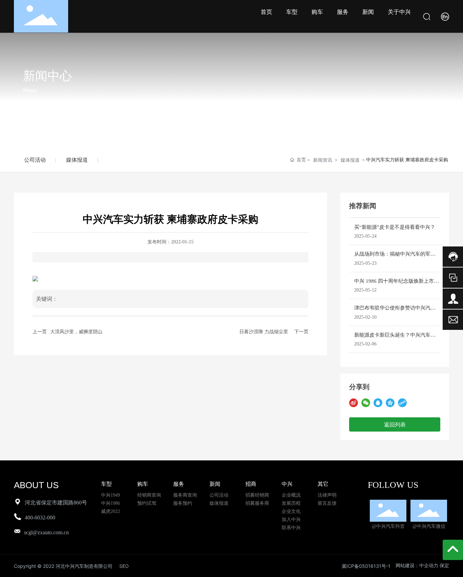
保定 (444, 565)
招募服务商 (257, 503)
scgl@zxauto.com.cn (46, 532)
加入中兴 (291, 519)
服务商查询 (185, 495)
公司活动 (35, 160)
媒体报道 (77, 160)
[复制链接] (402, 402)
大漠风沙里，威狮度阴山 (76, 331)
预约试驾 (146, 503)
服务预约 (182, 503)
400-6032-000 (40, 517)
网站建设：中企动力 (417, 565)
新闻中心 (47, 75)
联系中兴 (291, 527)
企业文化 (291, 511)
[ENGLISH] (445, 16)
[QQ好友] (378, 402)
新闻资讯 (322, 160)
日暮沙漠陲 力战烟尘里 (263, 331)
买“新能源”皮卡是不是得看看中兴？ (394, 227)
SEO (124, 566)
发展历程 (291, 503)
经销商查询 (149, 495)
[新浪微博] (353, 402)
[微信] (365, 402)
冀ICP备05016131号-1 (366, 566)
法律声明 (327, 495)
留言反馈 (327, 503)
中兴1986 (110, 503)
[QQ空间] (390, 402)
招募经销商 (257, 495)
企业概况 (291, 495)
